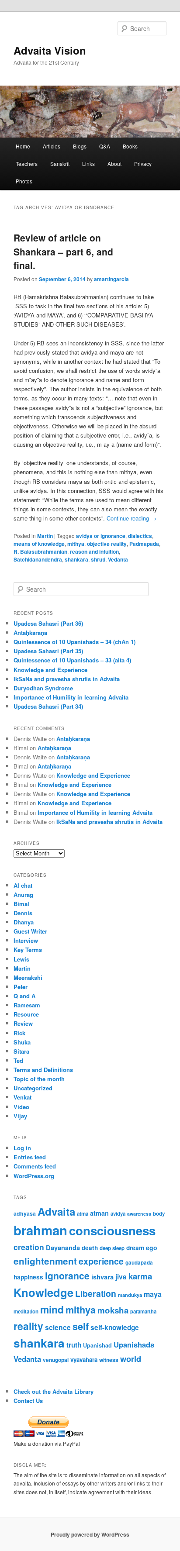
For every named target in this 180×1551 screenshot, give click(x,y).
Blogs (80, 146)
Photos (24, 181)
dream (135, 1248)
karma (140, 1276)
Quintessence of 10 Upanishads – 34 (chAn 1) (74, 642)
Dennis (23, 913)
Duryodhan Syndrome (43, 688)
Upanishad (97, 1345)
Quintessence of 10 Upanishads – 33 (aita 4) (72, 660)
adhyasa (25, 1213)
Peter (21, 986)
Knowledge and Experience (50, 669)
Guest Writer (30, 931)
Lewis (21, 959)
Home (23, 146)
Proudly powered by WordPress (90, 1534)
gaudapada (139, 1262)
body (159, 1213)
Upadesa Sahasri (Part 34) (48, 706)
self (81, 1326)
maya (153, 1294)
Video (21, 1107)
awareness (139, 1213)
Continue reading (131, 518)
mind (52, 1309)
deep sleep (112, 1248)
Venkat (22, 1097)
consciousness (112, 1230)
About (114, 163)
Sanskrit (59, 163)
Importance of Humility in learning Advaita (71, 697)
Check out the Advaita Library (53, 1391)
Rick (19, 1033)
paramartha (143, 1311)
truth (73, 1345)
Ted (18, 1060)
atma (82, 1213)
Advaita (56, 1211)
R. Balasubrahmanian (40, 551)
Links (88, 163)
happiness (28, 1276)
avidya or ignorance (100, 536)
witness (108, 1360)
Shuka (22, 1042)
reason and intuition (94, 551)
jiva (121, 1277)
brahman (40, 1230)
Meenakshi (28, 977)
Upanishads (134, 1344)
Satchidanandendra (38, 559)
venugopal (56, 1360)
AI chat (23, 885)
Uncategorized (33, 1088)
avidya (118, 1213)
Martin (45, 536)
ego (151, 1247)
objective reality (107, 544)
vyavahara (83, 1359)
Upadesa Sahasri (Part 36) (48, 623)
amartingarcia (111, 279)
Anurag (23, 894)
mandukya (130, 1294)
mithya (75, 544)
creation (29, 1246)
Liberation (95, 1293)
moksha (112, 1310)
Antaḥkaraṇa (30, 632)
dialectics (140, 536)
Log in (22, 1148)
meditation (26, 1311)
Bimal (21, 904)
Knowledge (43, 1292)
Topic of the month (39, 1079)
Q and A (24, 996)
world (130, 1359)
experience (101, 1261)
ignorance (67, 1275)
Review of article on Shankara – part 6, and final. (63, 251)
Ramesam (27, 1005)
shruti (98, 559)
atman (99, 1213)
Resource (26, 1014)
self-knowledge (114, 1327)
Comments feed (35, 1166)
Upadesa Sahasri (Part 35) (48, 651)
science (58, 1327)
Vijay (20, 1116)
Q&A (104, 146)
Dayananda (63, 1247)
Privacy (143, 163)
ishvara (102, 1277)
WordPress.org (34, 1176)
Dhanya (24, 922)
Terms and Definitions (43, 1069)
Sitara (21, 1051)
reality (28, 1326)
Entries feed (30, 1157)
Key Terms (28, 949)
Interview (26, 940)
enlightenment (45, 1261)
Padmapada (144, 544)
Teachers (27, 163)
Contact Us (28, 1400)
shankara (76, 559)
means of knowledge (39, 544)
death (90, 1248)
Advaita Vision (50, 50)
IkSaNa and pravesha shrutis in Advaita (67, 679)
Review (23, 1023)
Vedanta (118, 559)
